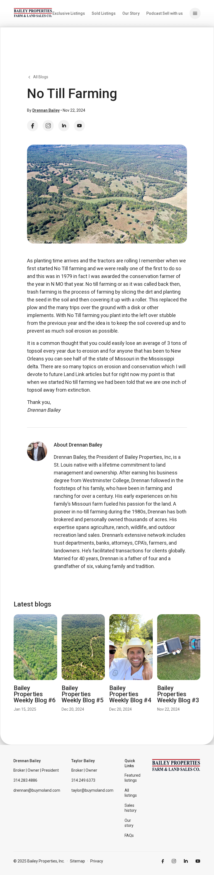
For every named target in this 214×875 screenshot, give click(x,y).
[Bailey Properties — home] (32, 13)
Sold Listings (104, 13)
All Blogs (40, 77)
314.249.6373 (83, 780)
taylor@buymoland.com (92, 790)
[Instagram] (48, 125)
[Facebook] (32, 125)
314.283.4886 (25, 780)
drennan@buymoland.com (36, 790)
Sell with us (172, 13)
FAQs (129, 835)
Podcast (154, 13)
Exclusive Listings (68, 13)
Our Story (131, 13)
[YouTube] (79, 125)
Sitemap (77, 861)
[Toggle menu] (195, 13)
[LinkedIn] (63, 125)
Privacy (96, 861)
